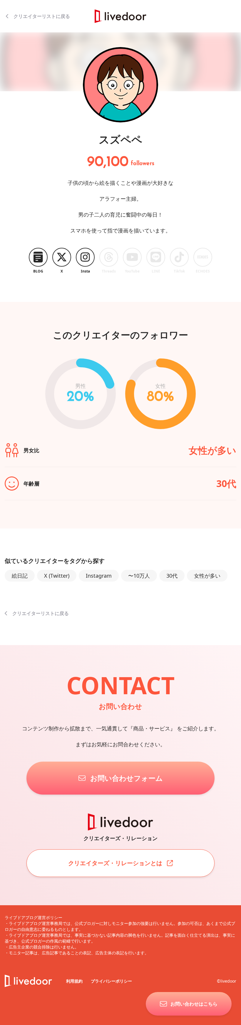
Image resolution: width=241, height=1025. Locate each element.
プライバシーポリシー (111, 981)
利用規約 (75, 981)
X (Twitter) (56, 575)
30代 (172, 575)
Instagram (99, 575)
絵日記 (20, 575)
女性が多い (207, 575)
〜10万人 (139, 575)
